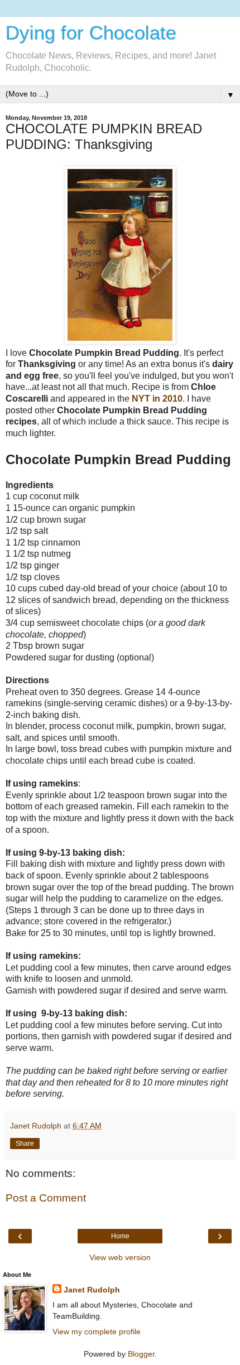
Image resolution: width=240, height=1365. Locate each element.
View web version (120, 1257)
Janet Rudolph (92, 1289)
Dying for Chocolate (91, 33)
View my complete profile (96, 1331)
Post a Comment (46, 1198)
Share (25, 1143)
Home (120, 1236)
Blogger (141, 1353)
